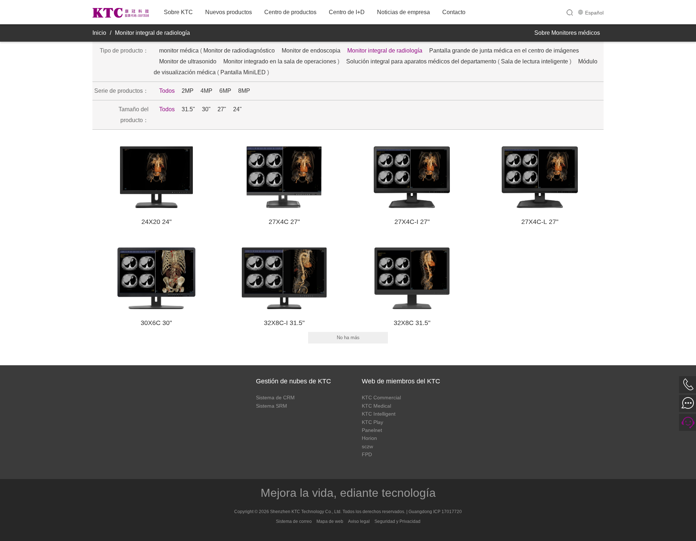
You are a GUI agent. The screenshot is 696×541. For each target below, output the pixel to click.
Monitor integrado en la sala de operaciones (279, 61)
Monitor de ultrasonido (187, 61)
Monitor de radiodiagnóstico (239, 50)
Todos (167, 91)
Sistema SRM (271, 406)
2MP (188, 91)
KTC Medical (376, 406)
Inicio (99, 33)
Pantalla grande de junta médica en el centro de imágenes (504, 50)
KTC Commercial (381, 397)
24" (237, 109)
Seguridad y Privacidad (397, 521)
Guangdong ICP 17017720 (435, 511)
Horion (369, 438)
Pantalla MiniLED (243, 72)
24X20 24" (156, 221)
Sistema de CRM (275, 397)
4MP (206, 91)
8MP (244, 91)
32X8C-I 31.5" (284, 322)
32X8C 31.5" (412, 322)
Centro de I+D (347, 12)
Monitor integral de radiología (152, 33)
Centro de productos (290, 12)
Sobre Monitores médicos (567, 33)
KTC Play (372, 422)
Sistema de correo (294, 521)
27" (222, 109)
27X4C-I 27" (412, 221)
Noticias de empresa (403, 12)
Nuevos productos (228, 12)
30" (206, 109)
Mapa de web (329, 521)
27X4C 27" (284, 221)
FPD (367, 454)
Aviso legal (359, 521)
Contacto (453, 12)
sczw (367, 446)
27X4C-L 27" (539, 221)
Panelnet (372, 430)
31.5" (188, 109)
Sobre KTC (178, 12)
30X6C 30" (156, 322)
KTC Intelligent (378, 414)
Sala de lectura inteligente (534, 61)
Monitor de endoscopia (311, 50)
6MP (225, 91)
